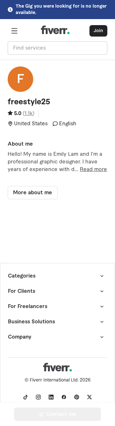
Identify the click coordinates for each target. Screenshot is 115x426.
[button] (14, 31)
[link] (25, 397)
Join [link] (98, 31)
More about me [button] (32, 192)
